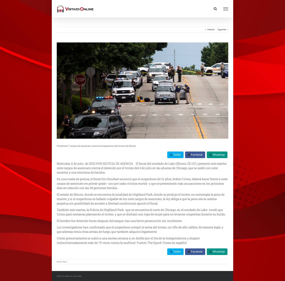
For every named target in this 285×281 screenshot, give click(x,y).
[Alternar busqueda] (215, 8)
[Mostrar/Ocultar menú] (226, 8)
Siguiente (222, 29)
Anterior (211, 29)
